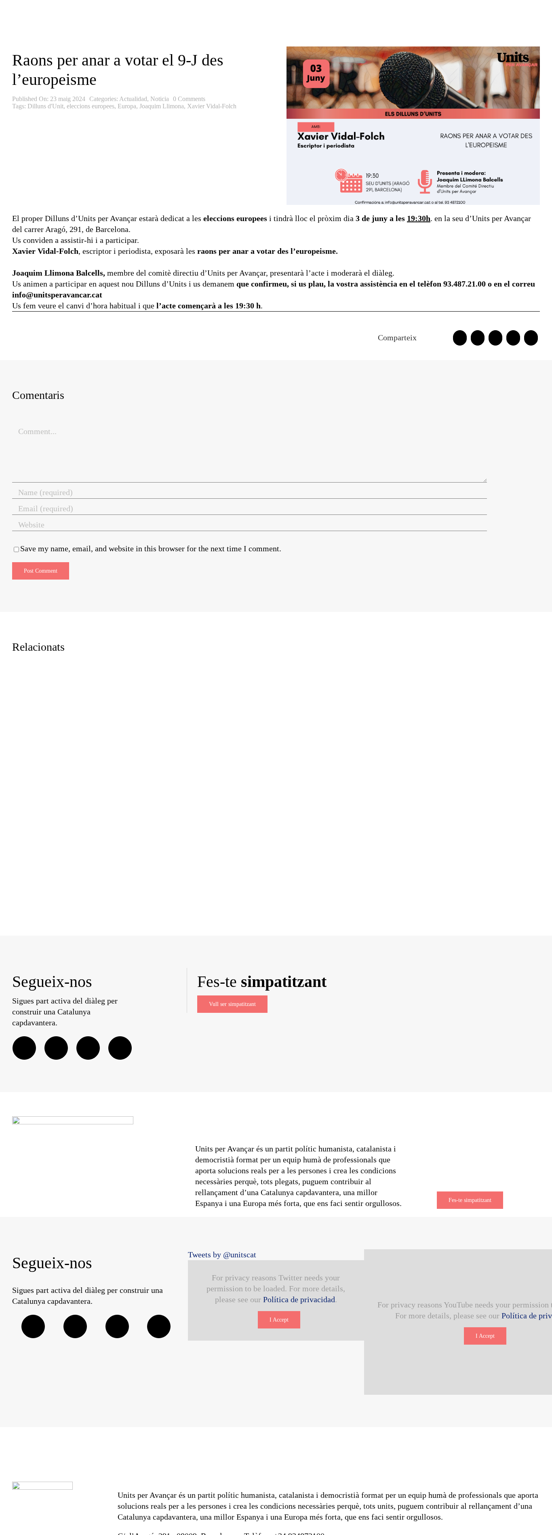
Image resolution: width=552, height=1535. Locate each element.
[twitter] (56, 1048)
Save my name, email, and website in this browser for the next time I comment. (150, 548)
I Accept (279, 1320)
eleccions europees (90, 106)
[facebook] (24, 1048)
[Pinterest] (513, 338)
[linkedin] (120, 1048)
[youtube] (159, 1326)
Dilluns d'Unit (45, 106)
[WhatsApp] (495, 338)
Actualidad (133, 98)
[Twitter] (478, 338)
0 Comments (189, 98)
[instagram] (88, 1048)
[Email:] (531, 338)
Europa (127, 106)
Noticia (159, 98)
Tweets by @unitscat (222, 1254)
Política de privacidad (299, 1299)
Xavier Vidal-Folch (211, 106)
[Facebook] (460, 338)
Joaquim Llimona (161, 106)
